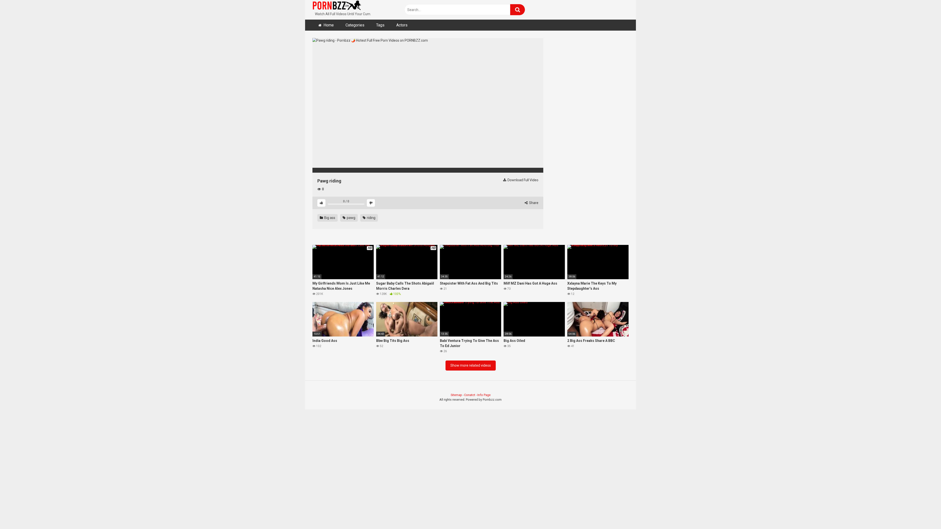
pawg (350, 218)
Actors (402, 25)
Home (328, 25)
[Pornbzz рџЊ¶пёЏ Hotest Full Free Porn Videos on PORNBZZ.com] (336, 6)
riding (370, 218)
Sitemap (456, 395)
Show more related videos (470, 365)
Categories (355, 25)
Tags (380, 25)
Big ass (329, 218)
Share (533, 203)
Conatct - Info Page (477, 395)
